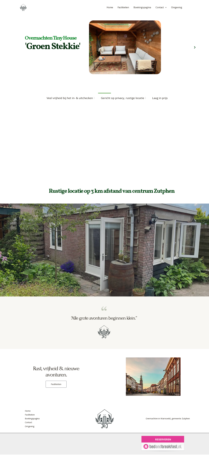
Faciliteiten (123, 7)
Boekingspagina (142, 7)
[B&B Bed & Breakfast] (162, 443)
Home (110, 7)
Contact (160, 7)
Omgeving (176, 7)
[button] (165, 7)
